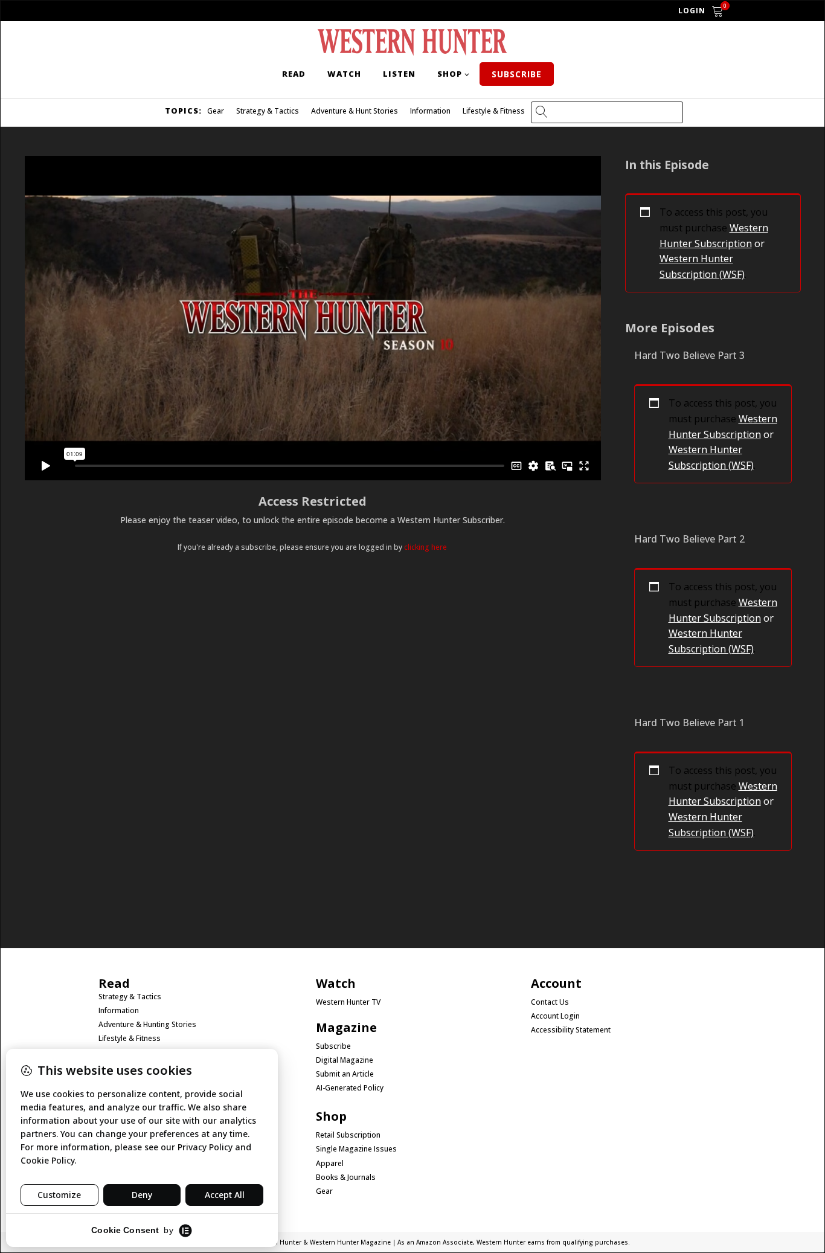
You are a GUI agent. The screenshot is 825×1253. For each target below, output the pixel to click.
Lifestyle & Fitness (494, 111)
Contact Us (550, 1002)
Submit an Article (345, 1074)
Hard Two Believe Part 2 (689, 539)
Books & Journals (346, 1177)
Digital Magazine (344, 1060)
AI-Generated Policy (350, 1088)
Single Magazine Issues (356, 1149)
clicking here (425, 547)
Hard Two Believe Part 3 (689, 355)
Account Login (555, 1016)
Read (294, 73)
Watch (344, 73)
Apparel (330, 1163)
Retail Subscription (349, 1135)
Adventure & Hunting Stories (147, 1024)
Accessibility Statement (571, 1030)
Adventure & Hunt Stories (354, 111)
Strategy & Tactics (267, 111)
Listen (399, 73)
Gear (215, 111)
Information (430, 111)
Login (691, 10)
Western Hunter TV (348, 1002)
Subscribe (517, 74)
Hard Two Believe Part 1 (689, 722)
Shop (449, 73)
